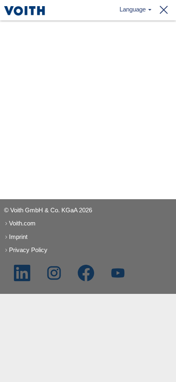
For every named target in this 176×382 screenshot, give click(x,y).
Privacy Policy (28, 249)
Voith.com (22, 223)
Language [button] (133, 9)
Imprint (18, 236)
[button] (161, 10)
